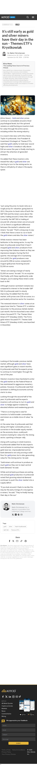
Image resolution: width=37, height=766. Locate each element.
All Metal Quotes (7, 703)
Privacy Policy (6, 752)
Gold (14, 118)
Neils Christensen (17, 53)
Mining (4, 716)
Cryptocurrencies (7, 706)
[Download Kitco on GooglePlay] (31, 714)
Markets (4, 708)
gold (10, 144)
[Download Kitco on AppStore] (22, 714)
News (3, 711)
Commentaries (6, 714)
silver (22, 118)
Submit (18, 743)
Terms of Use (6, 750)
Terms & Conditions (18, 750)
